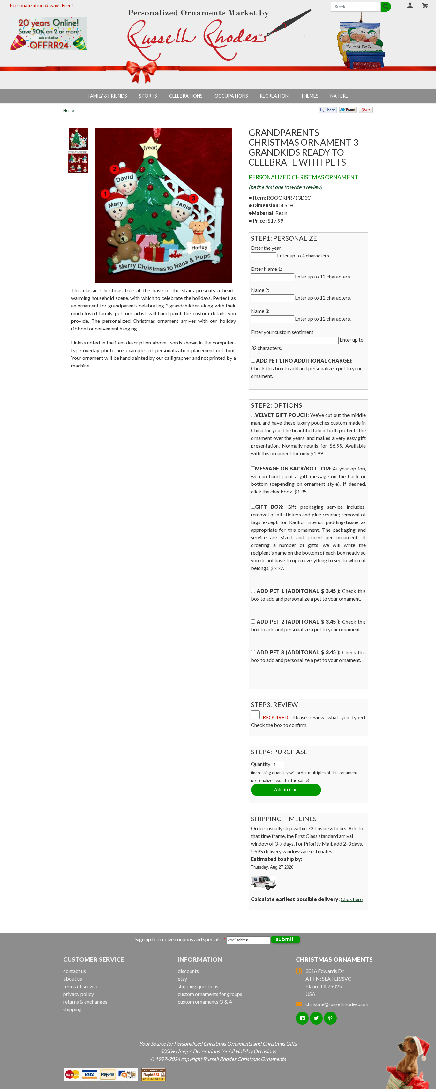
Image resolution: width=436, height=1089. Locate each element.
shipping (72, 1009)
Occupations (231, 96)
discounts (188, 971)
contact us (74, 971)
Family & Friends (107, 96)
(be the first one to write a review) (285, 187)
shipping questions (198, 986)
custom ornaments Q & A (205, 1001)
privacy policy (78, 994)
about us (72, 978)
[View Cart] (425, 5)
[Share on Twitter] (345, 111)
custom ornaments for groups (210, 994)
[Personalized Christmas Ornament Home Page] (218, 35)
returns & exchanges (85, 1001)
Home (68, 110)
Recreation (274, 96)
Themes (310, 96)
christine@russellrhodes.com (336, 1004)
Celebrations (186, 96)
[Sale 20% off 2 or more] (58, 33)
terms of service (80, 986)
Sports (148, 96)
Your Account (410, 5)
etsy (182, 978)
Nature (339, 96)
